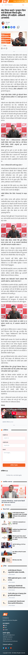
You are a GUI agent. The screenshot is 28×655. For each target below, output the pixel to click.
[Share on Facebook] (3, 27)
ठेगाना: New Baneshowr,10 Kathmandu (10, 641)
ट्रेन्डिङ (5, 566)
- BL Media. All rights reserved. (18, 653)
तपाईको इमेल (5, 442)
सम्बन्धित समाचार (7, 482)
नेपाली (6, 625)
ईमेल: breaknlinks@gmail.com (9, 635)
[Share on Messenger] (11, 27)
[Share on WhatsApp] (9, 27)
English (6, 629)
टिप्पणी (4, 450)
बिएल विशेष (6, 509)
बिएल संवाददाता (8, 505)
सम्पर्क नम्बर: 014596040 (7, 637)
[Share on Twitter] (6, 27)
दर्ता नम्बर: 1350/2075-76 (7, 639)
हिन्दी (6, 627)
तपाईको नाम (5, 435)
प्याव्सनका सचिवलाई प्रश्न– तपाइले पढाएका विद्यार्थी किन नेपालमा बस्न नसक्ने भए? (13, 502)
